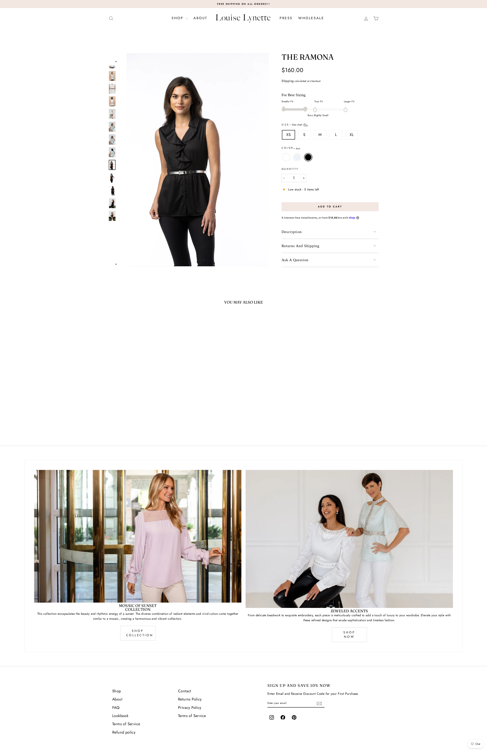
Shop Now (349, 634)
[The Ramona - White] (135, 423)
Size (292, 125)
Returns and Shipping (300, 246)
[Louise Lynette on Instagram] (271, 717)
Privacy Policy (189, 707)
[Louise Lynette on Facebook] (283, 717)
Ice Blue (297, 157)
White (286, 157)
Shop (178, 18)
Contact (184, 691)
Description (292, 232)
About (200, 18)
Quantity (290, 169)
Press (286, 18)
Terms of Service (126, 724)
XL (352, 134)
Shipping (288, 81)
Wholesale (311, 18)
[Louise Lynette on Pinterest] (294, 717)
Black (308, 157)
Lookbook (120, 716)
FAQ (115, 707)
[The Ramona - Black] (146, 423)
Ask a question (295, 260)
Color (291, 148)
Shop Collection (139, 633)
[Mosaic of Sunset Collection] (137, 536)
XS (288, 134)
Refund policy (123, 732)
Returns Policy (190, 699)
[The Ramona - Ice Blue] (140, 423)
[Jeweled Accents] (349, 539)
